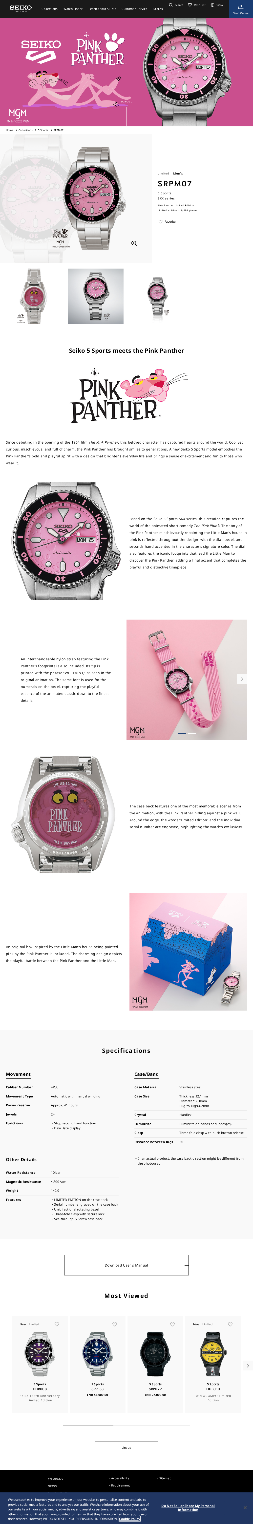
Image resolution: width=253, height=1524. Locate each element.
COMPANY (55, 1479)
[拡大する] (133, 243)
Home (9, 130)
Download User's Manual (126, 1265)
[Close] (245, 1507)
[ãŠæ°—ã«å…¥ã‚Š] (56, 1324)
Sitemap (165, 1478)
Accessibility (120, 1478)
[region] (126, 1508)
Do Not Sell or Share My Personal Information (188, 1508)
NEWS (52, 1486)
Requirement (120, 1485)
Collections (26, 130)
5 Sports (43, 130)
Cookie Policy (129, 1519)
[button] (175, 5)
